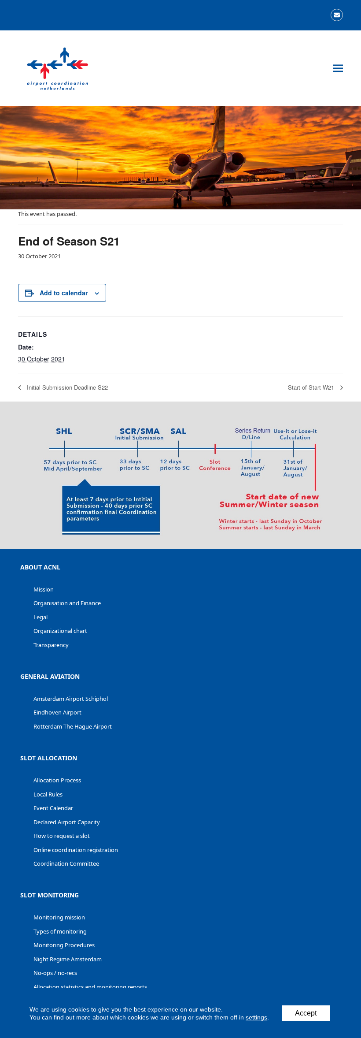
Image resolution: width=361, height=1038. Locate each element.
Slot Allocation (48, 758)
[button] (338, 68)
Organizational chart (60, 631)
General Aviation (50, 676)
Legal (40, 617)
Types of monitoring (60, 931)
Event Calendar (53, 808)
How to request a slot (61, 836)
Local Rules (48, 794)
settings (256, 1017)
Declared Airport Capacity (66, 822)
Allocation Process (57, 780)
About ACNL (40, 567)
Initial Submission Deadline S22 (66, 387)
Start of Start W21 (312, 387)
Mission (43, 589)
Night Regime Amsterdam (67, 959)
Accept (306, 1013)
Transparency (51, 645)
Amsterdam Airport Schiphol (70, 699)
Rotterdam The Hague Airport (72, 726)
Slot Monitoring (49, 895)
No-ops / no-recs (55, 973)
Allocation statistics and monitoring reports (90, 987)
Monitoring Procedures (64, 945)
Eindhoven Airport (57, 712)
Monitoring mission (59, 917)
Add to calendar (64, 292)
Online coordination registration (75, 850)
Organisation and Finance (67, 603)
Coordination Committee (66, 863)
